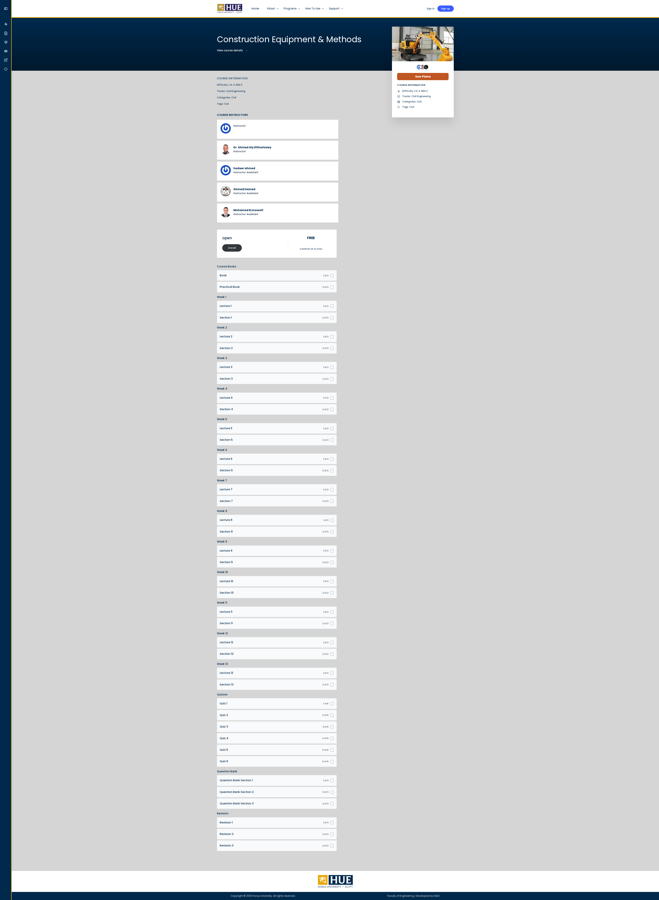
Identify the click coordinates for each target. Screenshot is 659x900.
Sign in (431, 8)
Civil (233, 97)
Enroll (232, 248)
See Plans (423, 76)
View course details (230, 50)
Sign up (445, 8)
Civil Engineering (235, 91)
